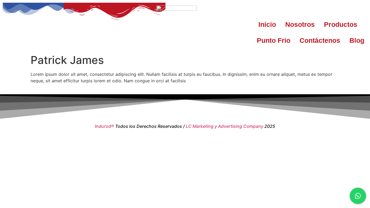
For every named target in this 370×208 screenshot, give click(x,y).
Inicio (267, 24)
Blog (356, 40)
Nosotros (300, 24)
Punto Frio (273, 40)
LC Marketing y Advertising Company (224, 126)
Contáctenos (320, 40)
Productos (340, 24)
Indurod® (104, 126)
